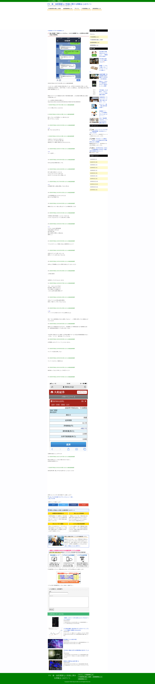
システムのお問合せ (52, 0)
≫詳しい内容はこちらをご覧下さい (72, 545)
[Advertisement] (77, 19)
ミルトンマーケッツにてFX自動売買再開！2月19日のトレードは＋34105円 (98, 131)
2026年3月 (92, 173)
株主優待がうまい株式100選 (70, 639)
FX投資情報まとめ (86, 8)
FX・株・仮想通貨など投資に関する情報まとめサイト (70, 4)
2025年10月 (93, 186)
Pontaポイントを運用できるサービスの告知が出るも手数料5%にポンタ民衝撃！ (98, 140)
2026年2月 (92, 175)
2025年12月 (93, 181)
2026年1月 (92, 178)
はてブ (53, 504)
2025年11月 (93, 184)
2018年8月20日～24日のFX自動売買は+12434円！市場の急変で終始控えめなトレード (98, 149)
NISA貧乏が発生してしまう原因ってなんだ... (103, 60)
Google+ (84, 504)
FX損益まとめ (60, 0)
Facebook (74, 504)
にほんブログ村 (51, 498)
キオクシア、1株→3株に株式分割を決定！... (103, 106)
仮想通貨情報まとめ (67, 8)
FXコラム (77, 8)
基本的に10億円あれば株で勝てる (71, 661)
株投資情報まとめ (97, 8)
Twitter (63, 504)
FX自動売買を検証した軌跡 (54, 8)
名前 (50, 591)
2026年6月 (92, 164)
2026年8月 (92, 159)
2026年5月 (92, 167)
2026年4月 (92, 170)
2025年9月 (92, 189)
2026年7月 (92, 162)
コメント (51, 595)
